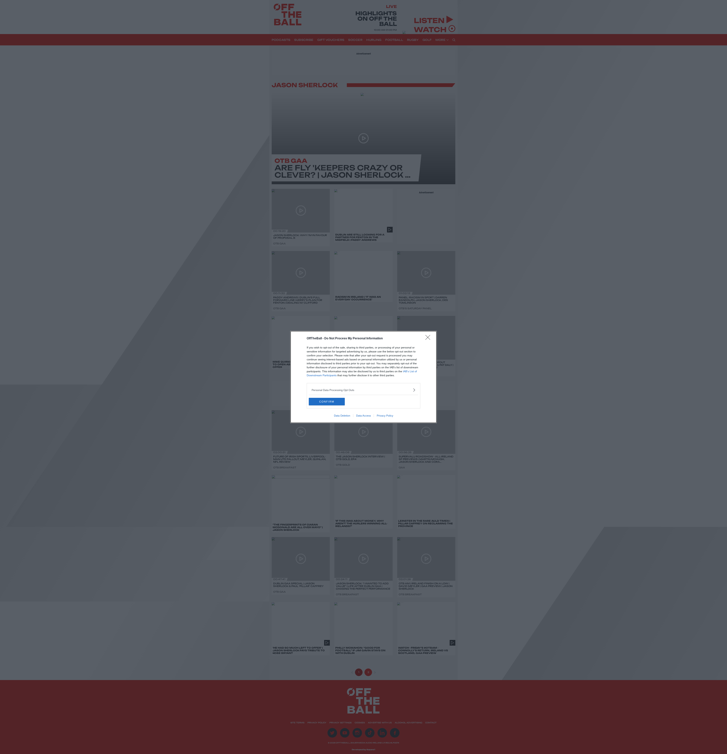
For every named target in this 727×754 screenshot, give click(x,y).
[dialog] (363, 377)
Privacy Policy (385, 415)
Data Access (363, 415)
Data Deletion (342, 415)
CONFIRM (326, 401)
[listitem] (363, 390)
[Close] (429, 338)
